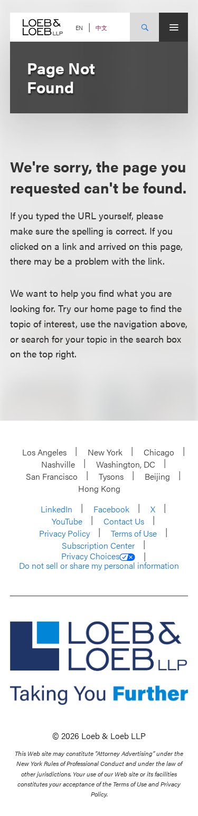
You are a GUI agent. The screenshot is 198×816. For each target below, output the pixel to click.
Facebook (111, 509)
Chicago (159, 452)
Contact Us (123, 521)
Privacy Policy (64, 533)
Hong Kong (99, 488)
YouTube (67, 521)
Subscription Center (98, 545)
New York (105, 452)
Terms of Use (134, 533)
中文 (101, 28)
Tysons (111, 476)
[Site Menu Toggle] (173, 27)
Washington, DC (125, 464)
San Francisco (52, 476)
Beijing (157, 476)
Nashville (58, 464)
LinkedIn (56, 509)
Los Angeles (44, 452)
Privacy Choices (90, 556)
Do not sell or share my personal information (99, 565)
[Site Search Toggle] (144, 27)
